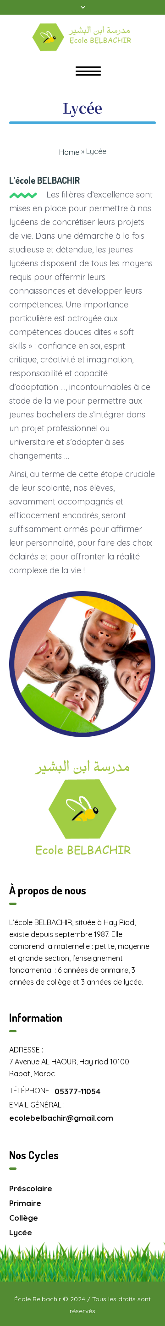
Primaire (25, 1203)
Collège (23, 1217)
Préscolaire (30, 1188)
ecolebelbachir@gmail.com (61, 1118)
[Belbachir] (82, 37)
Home (69, 152)
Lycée (20, 1232)
